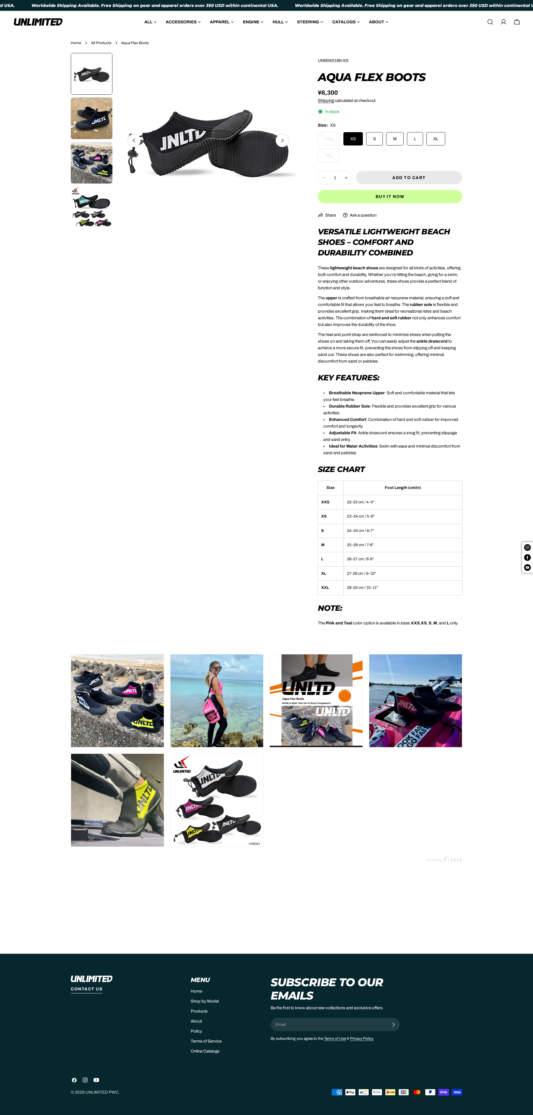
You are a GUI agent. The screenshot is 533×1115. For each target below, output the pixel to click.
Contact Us (86, 989)
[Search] (490, 21)
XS (353, 139)
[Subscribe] (393, 1024)
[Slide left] (134, 140)
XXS (332, 141)
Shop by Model (205, 1001)
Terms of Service (206, 1041)
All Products (101, 43)
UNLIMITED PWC (102, 1092)
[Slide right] (282, 140)
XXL (332, 157)
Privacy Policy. (362, 1038)
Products (199, 1011)
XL (435, 139)
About (196, 1021)
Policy (196, 1031)
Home (76, 43)
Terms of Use (335, 1038)
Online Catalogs (205, 1051)
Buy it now (390, 196)
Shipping (326, 100)
